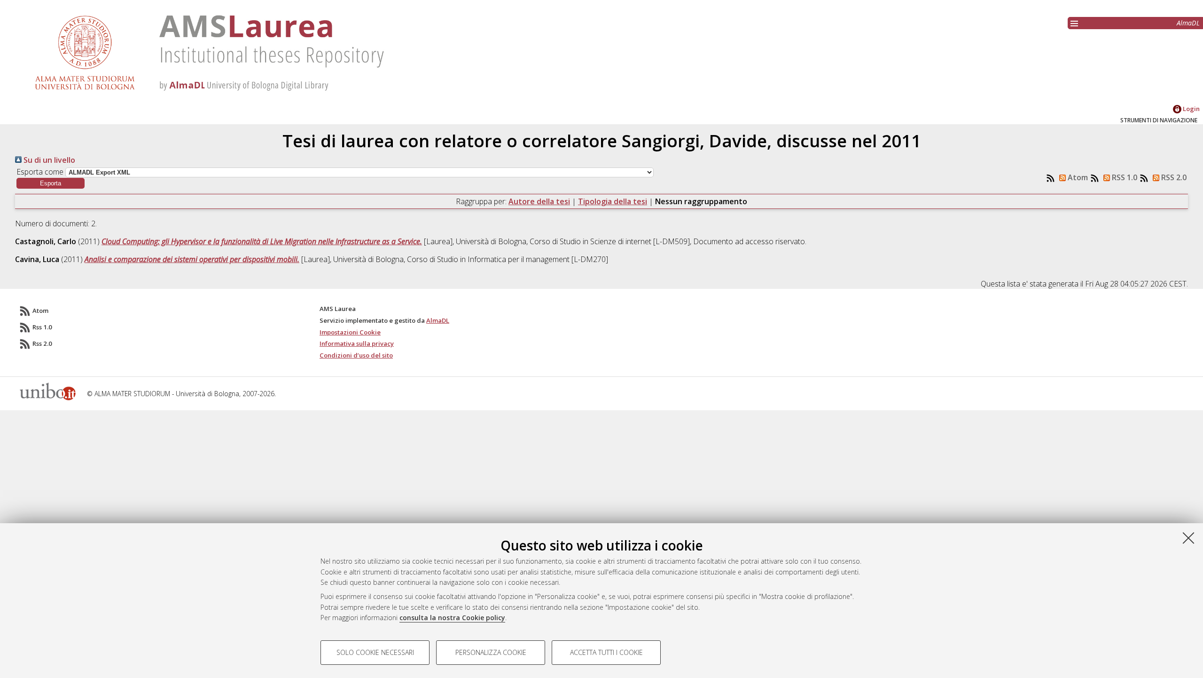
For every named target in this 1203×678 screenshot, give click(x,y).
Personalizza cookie (490, 652)
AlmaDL (1188, 22)
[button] (50, 183)
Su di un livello (48, 160)
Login (1190, 108)
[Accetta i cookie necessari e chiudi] (1188, 537)
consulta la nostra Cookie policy (452, 617)
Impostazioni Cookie (350, 332)
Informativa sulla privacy (357, 343)
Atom (1077, 177)
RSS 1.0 (1123, 177)
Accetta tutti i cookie (606, 652)
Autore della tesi (539, 201)
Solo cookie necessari (375, 652)
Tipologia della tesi (612, 201)
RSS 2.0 (1173, 177)
